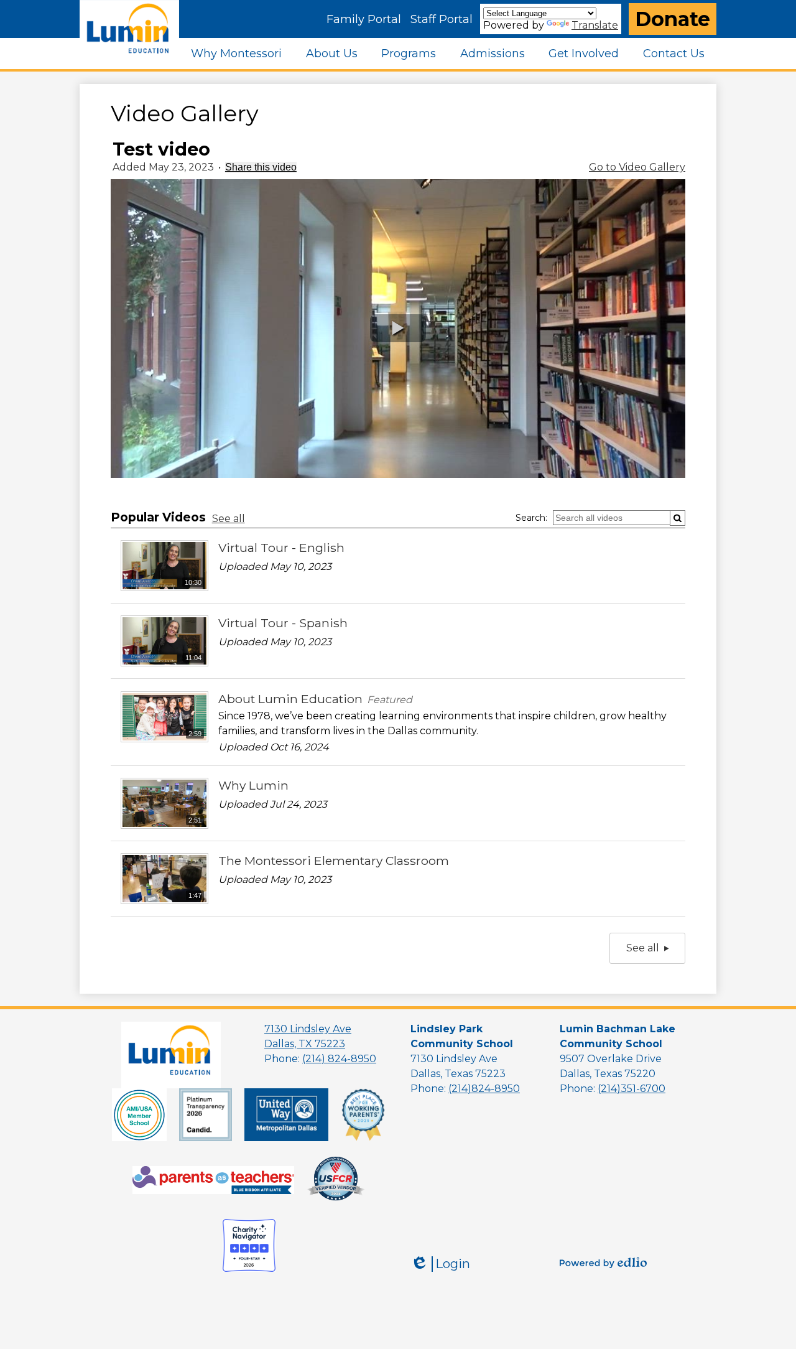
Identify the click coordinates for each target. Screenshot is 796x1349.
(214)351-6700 (631, 1089)
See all (228, 519)
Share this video (261, 167)
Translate (595, 25)
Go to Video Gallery (637, 167)
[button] (236, 53)
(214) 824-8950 (339, 1059)
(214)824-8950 (484, 1089)
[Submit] (677, 518)
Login (440, 1264)
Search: (531, 517)
